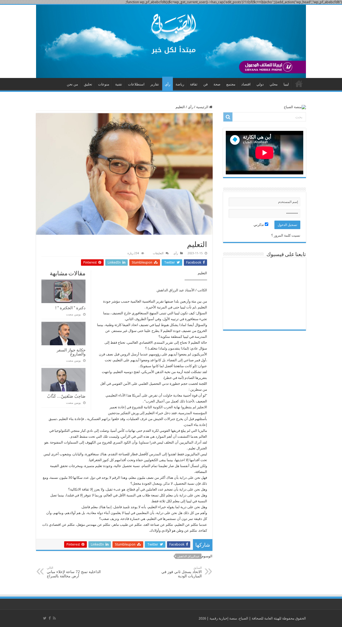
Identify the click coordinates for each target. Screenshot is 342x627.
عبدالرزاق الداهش (188, 556)
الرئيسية (202, 107)
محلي (274, 84)
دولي (260, 84)
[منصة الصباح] (171, 41)
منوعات (103, 84)
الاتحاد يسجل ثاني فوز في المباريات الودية (181, 572)
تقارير (154, 84)
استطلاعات (136, 84)
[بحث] (227, 117)
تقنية (118, 84)
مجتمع (230, 84)
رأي (167, 84)
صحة (216, 84)
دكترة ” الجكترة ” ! (70, 307)
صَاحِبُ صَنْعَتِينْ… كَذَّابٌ (66, 396)
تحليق (88, 84)
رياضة (180, 84)
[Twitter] (44, 618)
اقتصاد (246, 84)
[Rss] (54, 618)
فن (205, 84)
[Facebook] (49, 618)
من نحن (72, 84)
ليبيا (286, 84)
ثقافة (193, 84)
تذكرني (259, 225)
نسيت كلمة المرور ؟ (285, 235)
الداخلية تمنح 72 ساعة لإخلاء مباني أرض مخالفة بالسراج (74, 572)
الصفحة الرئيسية (299, 83)
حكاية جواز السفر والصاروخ (71, 352)
